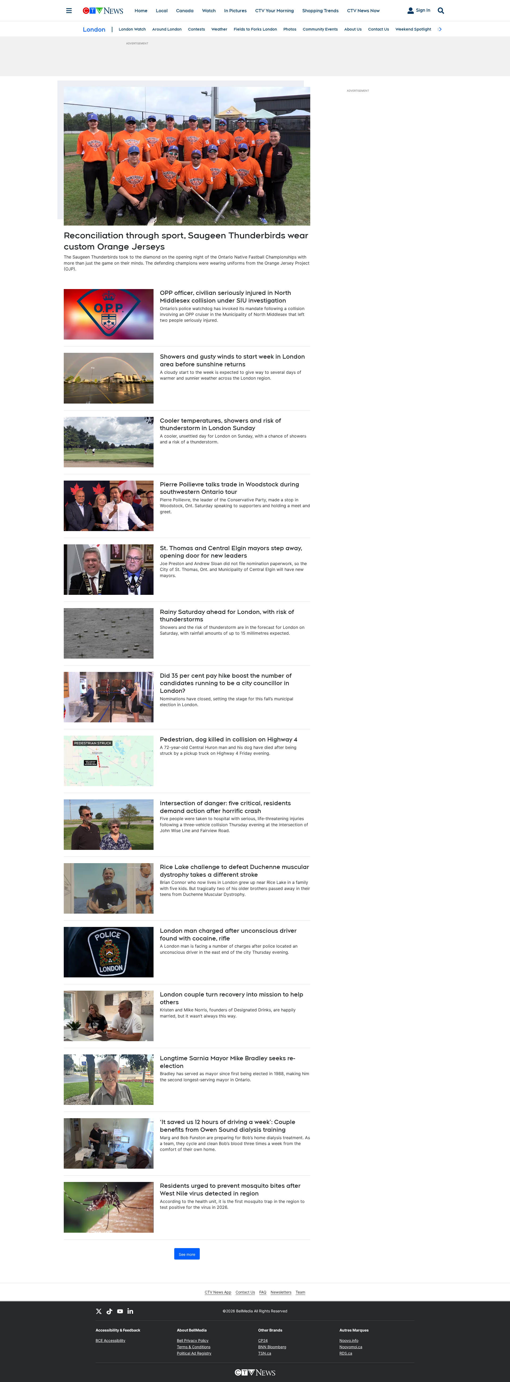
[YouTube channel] (120, 1311)
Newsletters (281, 1292)
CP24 (263, 1340)
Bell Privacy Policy (193, 1340)
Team (300, 1292)
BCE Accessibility (110, 1340)
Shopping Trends (320, 10)
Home (141, 10)
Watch (209, 10)
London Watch (132, 29)
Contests (196, 29)
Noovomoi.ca (350, 1347)
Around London (167, 29)
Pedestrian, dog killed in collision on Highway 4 (228, 739)
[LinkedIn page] (131, 1311)
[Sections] (69, 10)
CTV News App (218, 1292)
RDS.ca (345, 1353)
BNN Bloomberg (272, 1347)
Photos (289, 29)
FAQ (262, 1292)
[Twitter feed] (99, 1311)
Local (162, 10)
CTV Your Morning (274, 10)
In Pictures (235, 10)
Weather (219, 29)
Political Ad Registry (194, 1353)
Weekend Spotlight (413, 29)
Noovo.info (348, 1340)
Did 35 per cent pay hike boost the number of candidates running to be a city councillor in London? (226, 683)
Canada (185, 10)
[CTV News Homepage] (103, 10)
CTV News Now (363, 10)
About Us (353, 29)
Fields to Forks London (255, 29)
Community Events (320, 29)
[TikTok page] (109, 1311)
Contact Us (378, 29)
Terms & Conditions (193, 1347)
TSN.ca (264, 1353)
